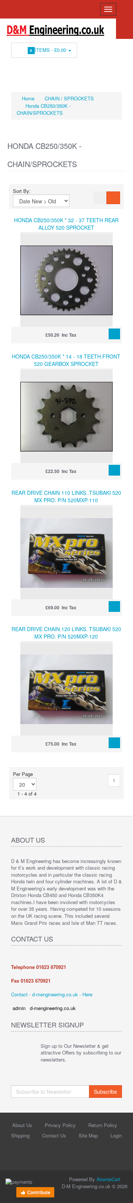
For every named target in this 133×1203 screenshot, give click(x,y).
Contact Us (54, 1135)
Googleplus (72, 70)
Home (27, 98)
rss (58, 70)
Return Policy (102, 1125)
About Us (22, 1125)
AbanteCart (108, 1179)
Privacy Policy (60, 1125)
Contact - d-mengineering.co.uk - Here (51, 994)
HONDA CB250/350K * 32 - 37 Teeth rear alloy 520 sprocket (66, 223)
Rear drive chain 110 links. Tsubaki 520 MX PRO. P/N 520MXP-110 (66, 496)
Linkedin (44, 70)
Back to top (120, 1191)
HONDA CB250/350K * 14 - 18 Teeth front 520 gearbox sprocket (66, 360)
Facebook (16, 70)
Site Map (88, 1135)
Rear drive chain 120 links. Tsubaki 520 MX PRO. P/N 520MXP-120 (66, 632)
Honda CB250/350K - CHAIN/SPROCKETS (44, 109)
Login (116, 1135)
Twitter (30, 70)
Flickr (100, 70)
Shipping (20, 1135)
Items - (49, 49)
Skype (86, 70)
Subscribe (105, 1091)
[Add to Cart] (114, 334)
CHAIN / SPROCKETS (69, 98)
